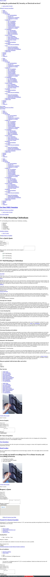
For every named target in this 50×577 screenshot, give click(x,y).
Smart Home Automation (10, 50)
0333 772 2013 (44, 356)
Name (1, 241)
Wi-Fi (6, 45)
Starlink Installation (12, 42)
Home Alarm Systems (12, 37)
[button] (25, 298)
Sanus (31, 323)
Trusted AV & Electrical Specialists (9, 520)
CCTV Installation (11, 36)
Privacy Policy (30, 576)
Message (2, 431)
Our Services (5, 12)
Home (4, 10)
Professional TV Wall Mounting (6, 348)
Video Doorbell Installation (13, 38)
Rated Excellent (4, 448)
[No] (33, 576)
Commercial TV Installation (13, 17)
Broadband (7, 41)
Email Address (3, 242)
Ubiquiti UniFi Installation (13, 48)
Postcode (2, 245)
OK (25, 576)
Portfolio (4, 53)
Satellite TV (7, 19)
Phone (1, 495)
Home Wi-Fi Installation (13, 46)
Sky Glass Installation (12, 31)
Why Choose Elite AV (4, 327)
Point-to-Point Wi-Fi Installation (14, 49)
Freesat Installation (11, 23)
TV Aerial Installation (12, 15)
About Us (5, 11)
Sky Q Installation (11, 22)
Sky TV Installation (12, 21)
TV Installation (8, 29)
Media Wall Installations (13, 34)
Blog (4, 55)
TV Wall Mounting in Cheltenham (7, 298)
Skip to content (3, 0)
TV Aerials (7, 14)
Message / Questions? (4, 503)
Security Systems (8, 35)
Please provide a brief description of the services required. (12, 249)
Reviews (4, 52)
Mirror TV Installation (12, 32)
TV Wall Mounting (12, 30)
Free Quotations (4, 442)
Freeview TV (10, 16)
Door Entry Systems (12, 39)
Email (1, 493)
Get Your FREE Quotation (9, 207)
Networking (7, 43)
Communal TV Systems (13, 18)
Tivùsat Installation (12, 25)
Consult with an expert (4, 415)
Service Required (3, 497)
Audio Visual (8, 51)
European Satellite (11, 24)
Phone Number (3, 243)
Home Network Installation (13, 44)
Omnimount (37, 323)
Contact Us (5, 56)
